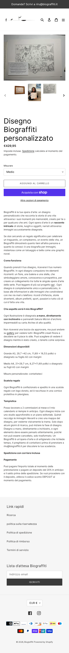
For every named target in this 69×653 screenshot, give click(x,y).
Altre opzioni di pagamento (34, 200)
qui (52, 284)
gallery (10, 332)
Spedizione (28, 151)
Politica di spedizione (19, 532)
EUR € (33, 603)
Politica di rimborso (18, 541)
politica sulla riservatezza (22, 523)
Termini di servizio (18, 550)
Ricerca (11, 515)
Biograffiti (28, 642)
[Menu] (63, 19)
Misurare (8, 165)
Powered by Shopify (43, 642)
